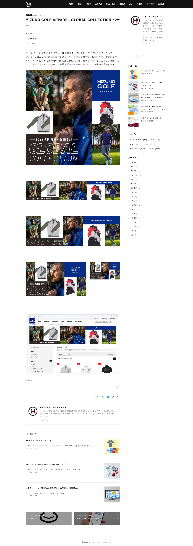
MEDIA (155, 140)
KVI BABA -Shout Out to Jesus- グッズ (46, 464)
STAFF (131, 4)
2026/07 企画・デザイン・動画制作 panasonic (46, 493)
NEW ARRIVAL (138, 140)
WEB (134, 144)
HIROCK (122, 4)
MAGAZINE (137, 148)
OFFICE (140, 4)
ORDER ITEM (110, 4)
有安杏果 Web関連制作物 (151, 118)
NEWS (80, 4)
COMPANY (161, 4)
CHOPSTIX (150, 4)
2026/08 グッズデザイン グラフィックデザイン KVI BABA (53, 469)
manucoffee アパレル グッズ (40, 440)
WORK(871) (30, 380)
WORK (89, 4)
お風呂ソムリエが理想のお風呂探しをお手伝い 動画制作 (52, 488)
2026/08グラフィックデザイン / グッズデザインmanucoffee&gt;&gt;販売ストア (58, 445)
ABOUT (71, 4)
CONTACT (98, 4)
